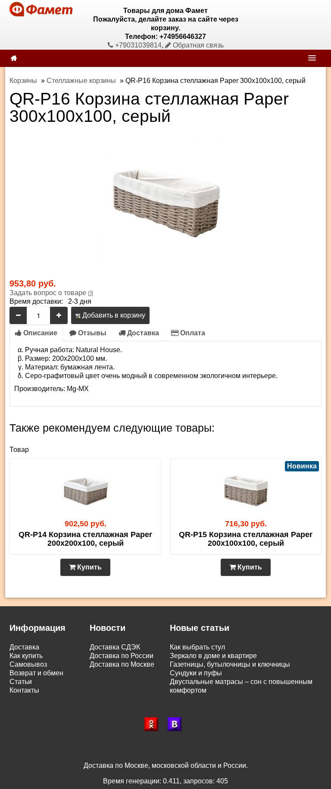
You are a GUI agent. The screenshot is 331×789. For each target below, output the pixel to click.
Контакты (24, 690)
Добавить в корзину (113, 315)
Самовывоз (28, 664)
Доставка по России (121, 655)
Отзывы (91, 333)
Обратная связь (197, 45)
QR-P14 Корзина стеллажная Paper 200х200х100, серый (85, 538)
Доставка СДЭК (115, 647)
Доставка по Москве (122, 664)
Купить (88, 567)
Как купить (26, 655)
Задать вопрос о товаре (47, 292)
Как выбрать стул (197, 647)
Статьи (20, 681)
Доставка (142, 333)
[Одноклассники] (153, 724)
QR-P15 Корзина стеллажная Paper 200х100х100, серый (245, 538)
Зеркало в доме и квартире (213, 655)
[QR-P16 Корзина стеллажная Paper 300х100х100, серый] (165, 197)
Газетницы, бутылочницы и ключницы (230, 664)
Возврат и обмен (36, 673)
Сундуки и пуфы (196, 673)
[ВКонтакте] (177, 724)
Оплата (191, 333)
